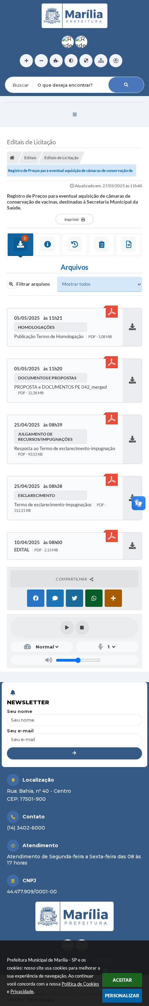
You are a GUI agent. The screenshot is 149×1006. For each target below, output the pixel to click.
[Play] (67, 628)
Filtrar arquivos (32, 284)
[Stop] (82, 628)
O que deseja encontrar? (33, 72)
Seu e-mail (20, 730)
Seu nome (19, 711)
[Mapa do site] (100, 60)
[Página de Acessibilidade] (115, 60)
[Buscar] (126, 85)
